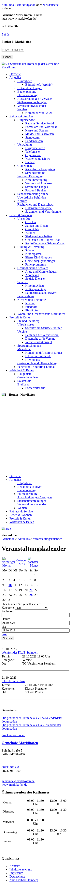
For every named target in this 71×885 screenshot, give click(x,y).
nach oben (18, 735)
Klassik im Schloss (13, 681)
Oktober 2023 (21, 562)
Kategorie (8, 607)
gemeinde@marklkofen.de (18, 781)
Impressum (16, 873)
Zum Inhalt (8, 4)
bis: (4, 626)
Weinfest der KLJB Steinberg (20, 652)
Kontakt (14, 866)
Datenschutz (17, 876)
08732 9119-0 (10, 767)
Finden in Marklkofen (16, 41)
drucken (7, 735)
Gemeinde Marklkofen (20, 743)
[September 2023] (8, 565)
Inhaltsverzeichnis (20, 869)
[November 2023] (33, 565)
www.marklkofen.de (14, 784)
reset (4, 634)
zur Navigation (26, 4)
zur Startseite (51, 4)
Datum (6, 619)
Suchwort (8, 611)
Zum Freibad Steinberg (23, 880)
